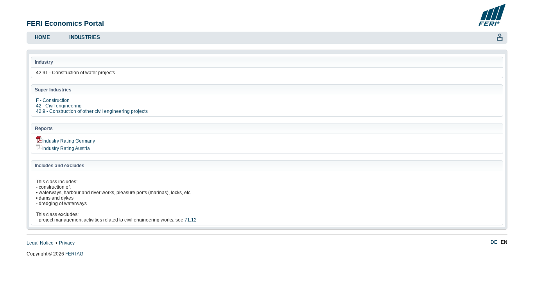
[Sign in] (500, 36)
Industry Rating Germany (68, 141)
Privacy (67, 243)
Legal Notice (40, 243)
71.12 (191, 220)
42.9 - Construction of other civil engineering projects (92, 111)
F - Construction (53, 100)
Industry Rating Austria (66, 148)
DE (494, 242)
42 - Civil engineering (59, 106)
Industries (84, 37)
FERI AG (74, 254)
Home (42, 37)
